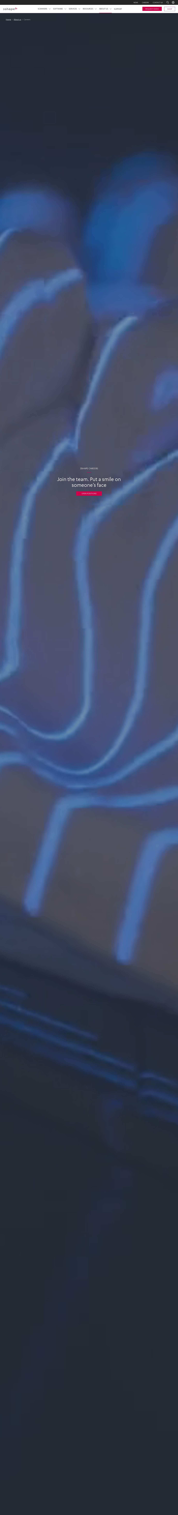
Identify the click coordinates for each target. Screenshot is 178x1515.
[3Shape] (10, 9)
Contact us (158, 2)
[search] (166, 2)
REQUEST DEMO (152, 9)
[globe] (173, 2)
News (136, 2)
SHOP (169, 9)
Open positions (89, 493)
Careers (145, 2)
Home (8, 19)
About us (17, 19)
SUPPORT (118, 9)
